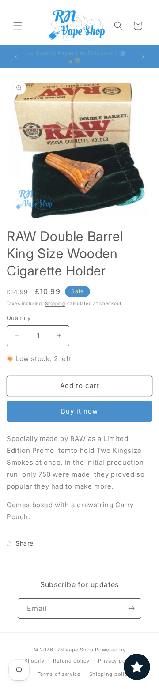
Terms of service (59, 674)
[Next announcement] (142, 57)
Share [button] (24, 543)
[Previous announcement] (16, 57)
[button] (17, 25)
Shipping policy (110, 674)
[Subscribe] (131, 608)
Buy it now (79, 411)
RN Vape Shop (75, 650)
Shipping (55, 303)
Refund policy (71, 661)
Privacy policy (116, 661)
